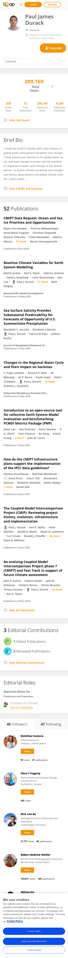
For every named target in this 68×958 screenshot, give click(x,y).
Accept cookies (34, 931)
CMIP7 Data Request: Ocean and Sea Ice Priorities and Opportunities (33, 220)
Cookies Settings (34, 950)
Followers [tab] (17, 724)
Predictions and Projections (18, 696)
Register (52, 4)
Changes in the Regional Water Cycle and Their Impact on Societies (34, 364)
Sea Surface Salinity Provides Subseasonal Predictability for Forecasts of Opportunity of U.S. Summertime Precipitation (30, 317)
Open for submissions (21, 707)
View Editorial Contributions (26, 662)
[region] (34, 925)
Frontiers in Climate (24, 703)
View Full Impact (19, 120)
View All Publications (22, 610)
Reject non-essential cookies (34, 941)
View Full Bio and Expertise (26, 188)
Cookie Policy (15, 921)
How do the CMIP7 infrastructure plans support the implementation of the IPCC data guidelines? (32, 463)
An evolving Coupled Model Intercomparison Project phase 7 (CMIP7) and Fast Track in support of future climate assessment (33, 568)
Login (33, 4)
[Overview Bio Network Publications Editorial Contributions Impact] (34, 61)
